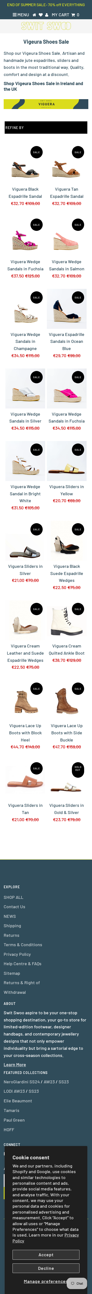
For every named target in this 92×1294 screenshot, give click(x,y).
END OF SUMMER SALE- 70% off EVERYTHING (46, 4)
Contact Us (14, 906)
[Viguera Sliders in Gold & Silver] (67, 780)
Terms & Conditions (23, 944)
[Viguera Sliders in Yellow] (67, 461)
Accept (46, 1254)
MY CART (65, 14)
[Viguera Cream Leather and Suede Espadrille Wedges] (25, 620)
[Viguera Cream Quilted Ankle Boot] (67, 620)
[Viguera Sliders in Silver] (25, 541)
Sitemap (12, 973)
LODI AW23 (14, 1091)
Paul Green (14, 1120)
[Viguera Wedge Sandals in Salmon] (67, 236)
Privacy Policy (17, 954)
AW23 (49, 1081)
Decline (46, 1268)
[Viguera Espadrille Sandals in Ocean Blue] (67, 309)
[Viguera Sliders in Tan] (25, 780)
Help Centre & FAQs (22, 963)
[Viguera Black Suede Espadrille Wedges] (67, 541)
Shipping (12, 925)
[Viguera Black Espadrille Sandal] (25, 164)
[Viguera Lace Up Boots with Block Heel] (25, 700)
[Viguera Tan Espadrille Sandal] (67, 164)
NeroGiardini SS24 (22, 1081)
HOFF (9, 1129)
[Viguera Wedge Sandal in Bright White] (25, 461)
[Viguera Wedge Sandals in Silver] (25, 388)
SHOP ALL (13, 897)
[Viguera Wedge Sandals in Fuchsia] (25, 236)
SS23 (64, 1081)
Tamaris (11, 1110)
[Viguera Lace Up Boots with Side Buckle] (67, 700)
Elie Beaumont (18, 1100)
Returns (11, 935)
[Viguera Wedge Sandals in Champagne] (25, 309)
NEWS (10, 916)
